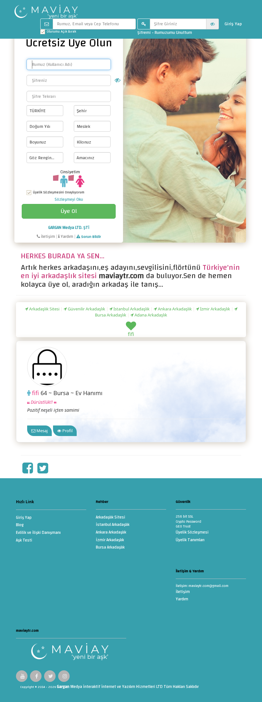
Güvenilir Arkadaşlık (86, 309)
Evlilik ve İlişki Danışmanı (38, 533)
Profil (67, 430)
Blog (20, 525)
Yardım (66, 236)
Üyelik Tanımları (190, 540)
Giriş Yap (233, 24)
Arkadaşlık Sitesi (43, 309)
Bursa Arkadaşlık (110, 547)
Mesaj (41, 430)
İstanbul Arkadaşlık (131, 309)
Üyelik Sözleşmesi (192, 532)
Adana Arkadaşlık (150, 315)
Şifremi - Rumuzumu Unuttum (164, 32)
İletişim (47, 236)
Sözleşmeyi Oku (69, 199)
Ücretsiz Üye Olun (69, 43)
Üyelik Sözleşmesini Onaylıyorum (58, 192)
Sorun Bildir (90, 236)
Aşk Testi (24, 540)
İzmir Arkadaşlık (214, 309)
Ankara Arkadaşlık (174, 309)
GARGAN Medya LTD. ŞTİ (68, 227)
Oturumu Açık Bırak (61, 31)
